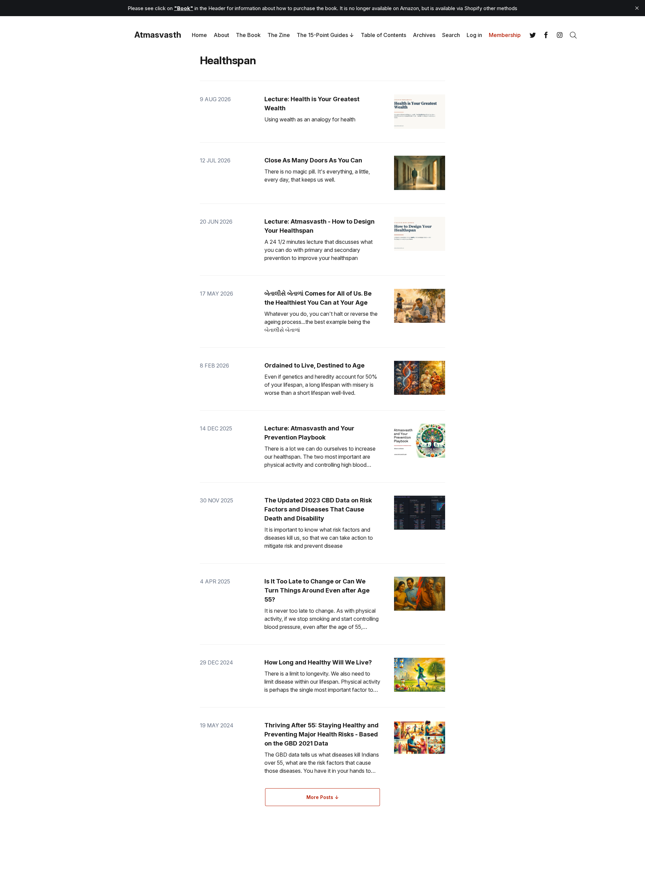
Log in (474, 35)
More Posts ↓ (322, 797)
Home (199, 35)
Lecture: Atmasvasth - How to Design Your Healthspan (319, 226)
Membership (505, 35)
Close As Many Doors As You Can (313, 160)
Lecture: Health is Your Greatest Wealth (311, 104)
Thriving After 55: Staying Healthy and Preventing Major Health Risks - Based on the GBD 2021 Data (321, 734)
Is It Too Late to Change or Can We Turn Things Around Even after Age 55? (317, 590)
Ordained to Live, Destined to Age (314, 365)
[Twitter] (532, 35)
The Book (248, 35)
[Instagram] (559, 35)
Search (451, 35)
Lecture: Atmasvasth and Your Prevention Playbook (309, 433)
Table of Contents (383, 35)
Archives (424, 35)
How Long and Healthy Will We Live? (318, 662)
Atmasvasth (157, 35)
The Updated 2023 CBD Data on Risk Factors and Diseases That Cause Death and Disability (318, 509)
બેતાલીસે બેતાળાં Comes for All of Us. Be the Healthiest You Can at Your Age (318, 298)
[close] (637, 8)
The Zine (278, 35)
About (221, 35)
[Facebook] (546, 35)
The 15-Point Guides (322, 35)
